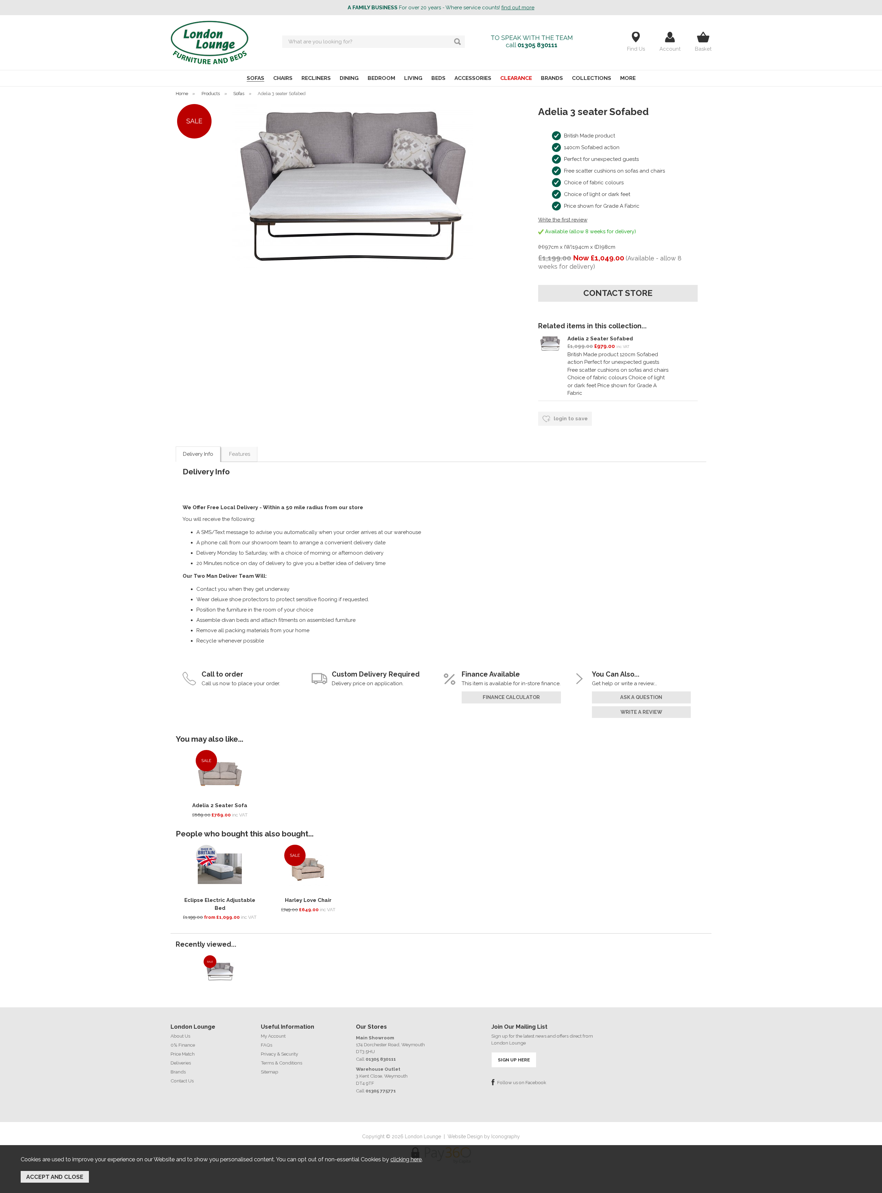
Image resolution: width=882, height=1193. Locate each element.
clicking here (406, 1159)
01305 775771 (381, 1090)
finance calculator (511, 697)
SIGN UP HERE (514, 1059)
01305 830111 (537, 45)
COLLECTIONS (591, 78)
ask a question (641, 697)
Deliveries (181, 1063)
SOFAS (255, 78)
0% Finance (183, 1045)
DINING (349, 78)
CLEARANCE (516, 78)
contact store (618, 293)
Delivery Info (198, 454)
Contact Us (182, 1080)
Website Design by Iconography (484, 1136)
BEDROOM (381, 78)
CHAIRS (283, 78)
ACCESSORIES (472, 78)
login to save (570, 418)
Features (239, 454)
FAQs (266, 1045)
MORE (628, 78)
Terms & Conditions (281, 1063)
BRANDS (552, 78)
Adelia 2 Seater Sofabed (600, 339)
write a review (641, 712)
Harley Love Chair (308, 900)
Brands (178, 1071)
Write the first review (562, 220)
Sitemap (269, 1071)
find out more (517, 7)
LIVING (413, 78)
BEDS (438, 78)
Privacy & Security (279, 1054)
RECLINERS (316, 78)
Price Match (183, 1054)
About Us (180, 1036)
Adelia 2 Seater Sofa (219, 805)
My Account (273, 1036)
